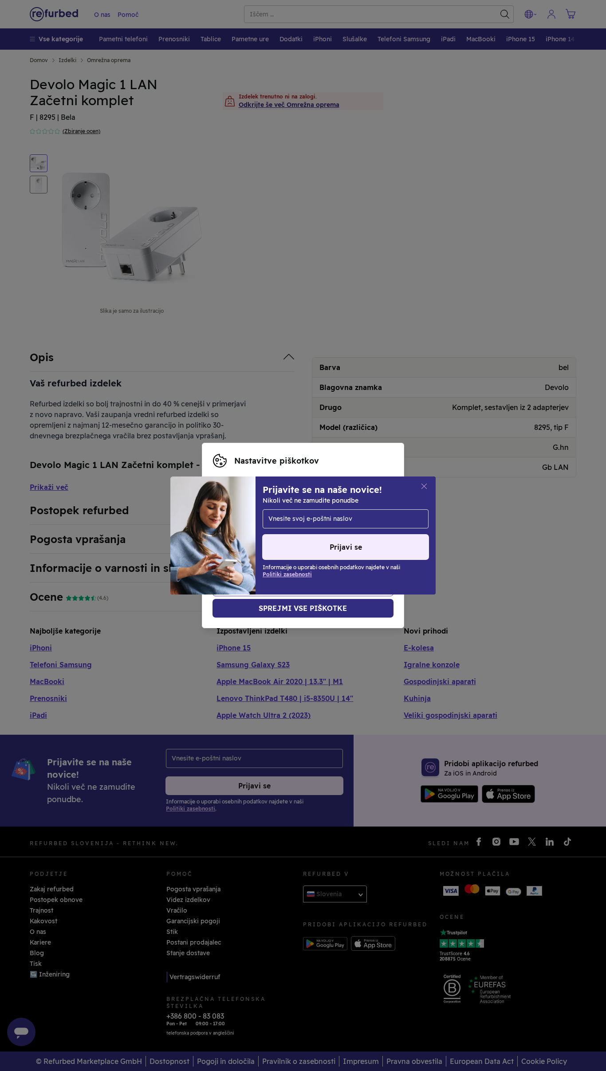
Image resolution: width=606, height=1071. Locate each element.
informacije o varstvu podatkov (261, 535)
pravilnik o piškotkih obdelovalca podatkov (280, 545)
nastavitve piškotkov (326, 517)
